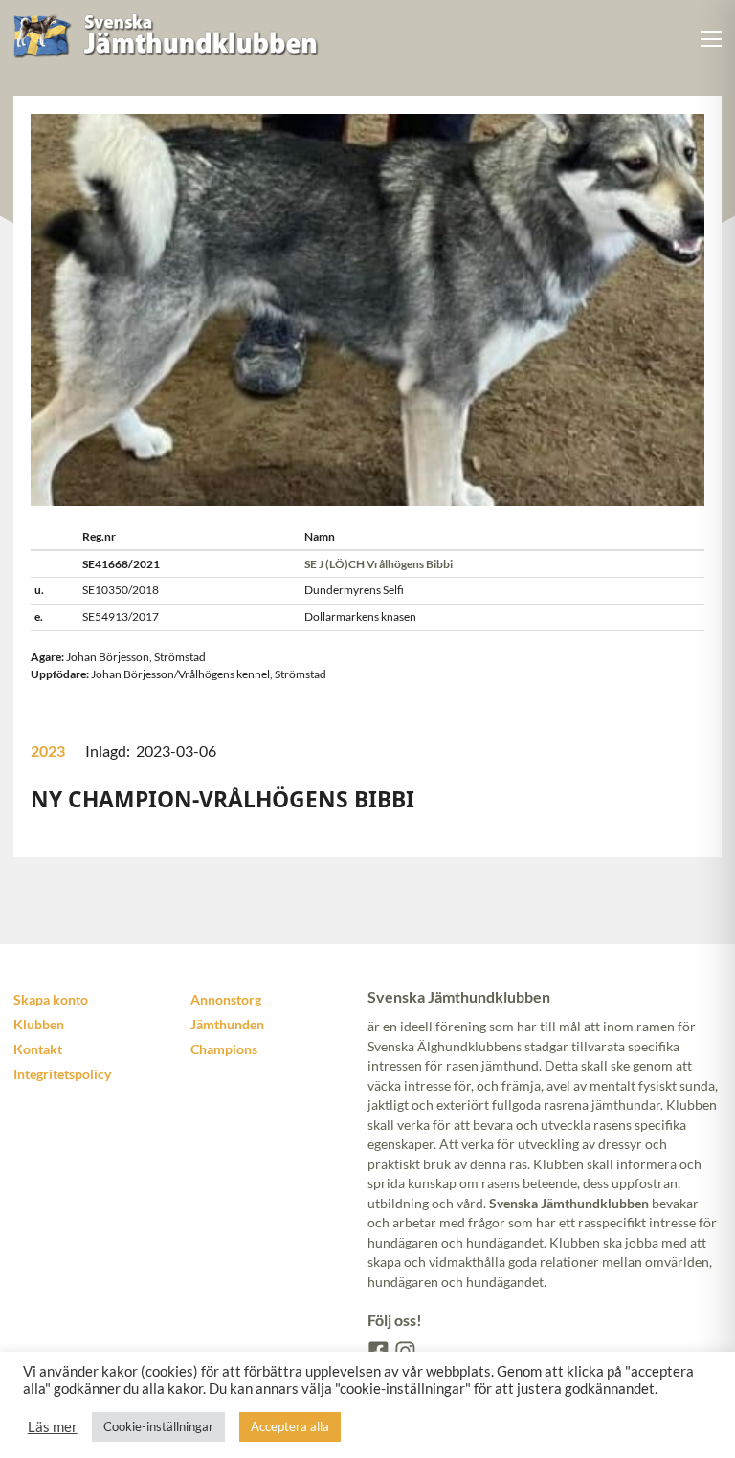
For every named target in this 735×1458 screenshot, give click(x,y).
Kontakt (37, 1049)
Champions (223, 1049)
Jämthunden (227, 1024)
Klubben (38, 1024)
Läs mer (53, 1427)
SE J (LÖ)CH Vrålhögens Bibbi (378, 564)
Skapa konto (50, 999)
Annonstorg (225, 999)
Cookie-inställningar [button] (158, 1426)
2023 (48, 750)
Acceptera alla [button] (290, 1426)
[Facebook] (377, 1349)
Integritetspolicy (62, 1074)
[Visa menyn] (712, 39)
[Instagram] (403, 1349)
